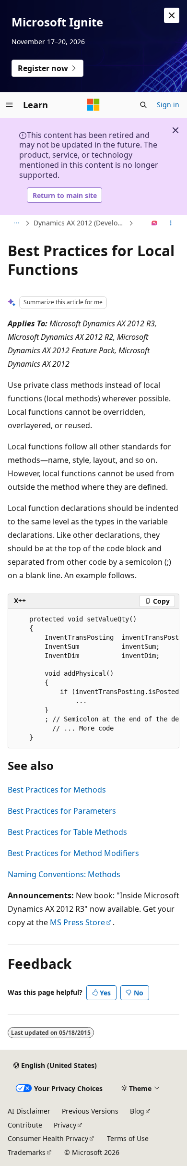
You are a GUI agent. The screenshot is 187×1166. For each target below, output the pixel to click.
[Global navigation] (9, 104)
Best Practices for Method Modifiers (73, 853)
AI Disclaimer (29, 1111)
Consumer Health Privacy (48, 1138)
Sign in (168, 104)
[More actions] (171, 223)
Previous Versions (90, 1111)
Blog (137, 1111)
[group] (93, 679)
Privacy (65, 1124)
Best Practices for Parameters (62, 811)
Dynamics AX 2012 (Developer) (80, 222)
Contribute (25, 1124)
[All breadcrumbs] (16, 223)
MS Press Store (77, 922)
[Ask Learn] (155, 223)
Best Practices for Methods (57, 789)
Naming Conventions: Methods (64, 874)
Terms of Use (128, 1138)
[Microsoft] (93, 105)
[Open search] (143, 104)
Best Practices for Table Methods (67, 832)
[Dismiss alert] (171, 15)
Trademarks (27, 1152)
